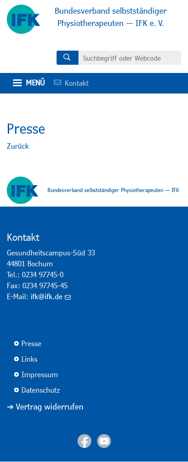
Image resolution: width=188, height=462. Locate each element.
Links (29, 358)
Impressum (39, 374)
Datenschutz (40, 389)
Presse (31, 343)
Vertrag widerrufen (50, 406)
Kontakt (68, 82)
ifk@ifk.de (47, 296)
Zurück (18, 145)
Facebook (84, 441)
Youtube (104, 441)
